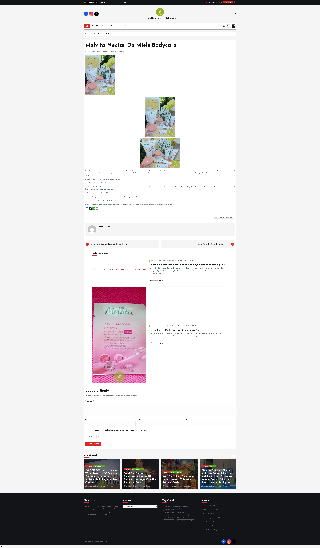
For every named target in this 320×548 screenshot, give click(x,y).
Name (88, 420)
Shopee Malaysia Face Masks (186, 520)
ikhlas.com (167, 506)
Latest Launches (137, 472)
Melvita (99, 51)
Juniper (153, 260)
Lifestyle (123, 26)
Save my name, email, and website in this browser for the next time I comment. (117, 430)
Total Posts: (206, 526)
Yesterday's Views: (209, 509)
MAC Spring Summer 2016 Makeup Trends (176, 515)
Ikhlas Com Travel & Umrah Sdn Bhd (174, 512)
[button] (232, 456)
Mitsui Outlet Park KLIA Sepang (173, 518)
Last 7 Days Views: (209, 514)
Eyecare (158, 260)
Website (189, 420)
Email (138, 420)
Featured (89, 469)
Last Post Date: (208, 530)
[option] (102, 474)
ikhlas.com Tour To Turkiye (172, 509)
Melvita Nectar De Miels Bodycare (101, 34)
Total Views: (206, 522)
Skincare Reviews (171, 260)
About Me (95, 26)
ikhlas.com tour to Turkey (181, 506)
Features (173, 466)
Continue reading (154, 280)
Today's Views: (207, 505)
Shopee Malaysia (169, 520)
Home (87, 34)
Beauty (113, 26)
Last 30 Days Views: (210, 518)
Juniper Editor (91, 51)
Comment (89, 401)
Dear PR (105, 26)
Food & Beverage (99, 469)
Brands (132, 26)
